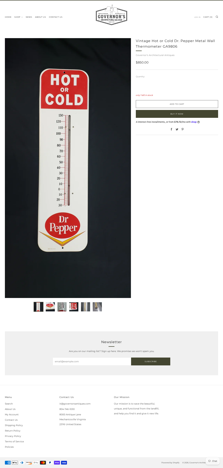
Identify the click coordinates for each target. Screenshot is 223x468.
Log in (197, 17)
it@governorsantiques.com (75, 403)
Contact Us (56, 17)
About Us (40, 17)
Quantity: (140, 77)
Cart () (208, 17)
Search (9, 403)
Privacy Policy (13, 436)
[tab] (38, 307)
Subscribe (151, 361)
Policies (9, 446)
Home (8, 17)
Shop (17, 17)
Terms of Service (14, 441)
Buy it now (176, 114)
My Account (12, 414)
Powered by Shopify (170, 462)
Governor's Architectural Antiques (155, 55)
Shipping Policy (14, 425)
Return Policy (12, 430)
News (29, 17)
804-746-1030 (67, 409)
